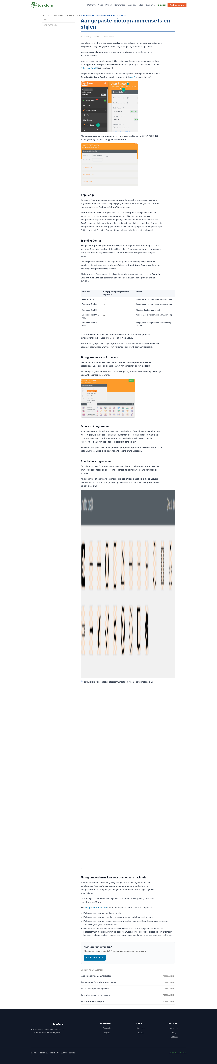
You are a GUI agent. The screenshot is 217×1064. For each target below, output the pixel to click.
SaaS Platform (50, 25)
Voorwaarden (180, 1053)
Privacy (172, 1053)
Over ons (132, 5)
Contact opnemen (94, 957)
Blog (141, 5)
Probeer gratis (177, 5)
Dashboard (58, 15)
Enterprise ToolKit (89, 68)
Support (46, 15)
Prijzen (108, 5)
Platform (91, 5)
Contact (174, 1037)
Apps (100, 5)
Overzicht (107, 1028)
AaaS (132, 77)
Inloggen (162, 5)
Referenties (119, 5)
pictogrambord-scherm (96, 907)
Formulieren (73, 15)
